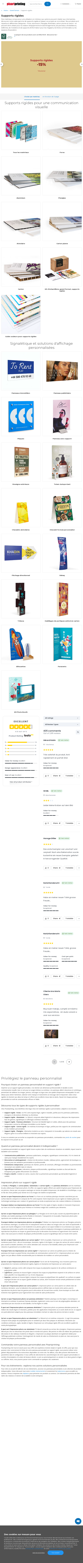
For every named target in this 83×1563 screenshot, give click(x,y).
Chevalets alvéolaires (21, 530)
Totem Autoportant (62, 484)
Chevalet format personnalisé (62, 530)
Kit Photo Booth (21, 712)
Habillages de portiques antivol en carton (62, 621)
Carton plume (62, 244)
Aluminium (20, 198)
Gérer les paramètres (38, 1552)
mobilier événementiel (37, 1371)
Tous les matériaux (21, 152)
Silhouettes (21, 666)
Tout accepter (56, 1552)
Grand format (14, 10)
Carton (21, 289)
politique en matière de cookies (60, 1548)
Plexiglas (62, 198)
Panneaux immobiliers (21, 393)
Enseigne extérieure (21, 484)
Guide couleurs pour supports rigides (20, 336)
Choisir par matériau (32, 97)
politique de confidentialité (35, 1548)
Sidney (62, 575)
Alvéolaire (21, 244)
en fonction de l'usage (51, 97)
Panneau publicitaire (62, 393)
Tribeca (21, 621)
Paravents (62, 666)
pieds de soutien (71, 1137)
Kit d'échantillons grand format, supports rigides (62, 290)
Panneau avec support (62, 439)
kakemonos (61, 1371)
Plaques (21, 439)
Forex (62, 152)
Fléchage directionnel (21, 575)
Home (6, 10)
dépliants (26, 1373)
